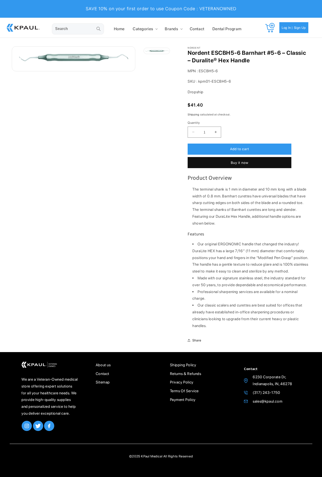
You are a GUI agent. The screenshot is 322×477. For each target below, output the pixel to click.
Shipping (193, 114)
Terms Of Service (184, 391)
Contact (102, 373)
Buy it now (239, 163)
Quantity (194, 122)
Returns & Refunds (185, 373)
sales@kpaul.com (267, 401)
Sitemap (103, 382)
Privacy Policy (182, 382)
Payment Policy (183, 399)
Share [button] (196, 340)
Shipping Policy (183, 365)
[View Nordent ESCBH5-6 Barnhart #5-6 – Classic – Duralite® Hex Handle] (157, 51)
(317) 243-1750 (266, 392)
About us (103, 365)
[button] (145, 28)
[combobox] (78, 28)
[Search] (98, 29)
